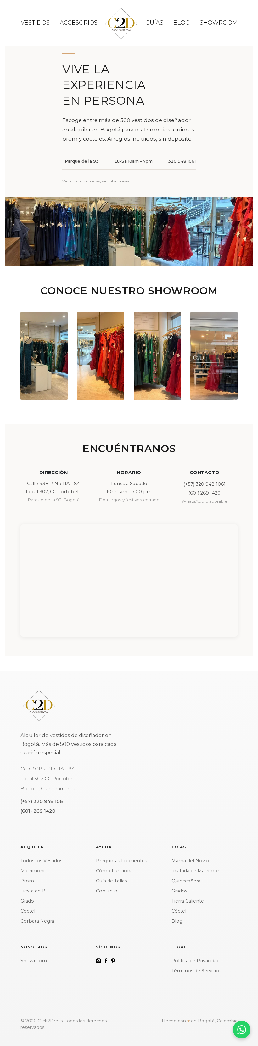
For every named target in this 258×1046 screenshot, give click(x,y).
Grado (27, 901)
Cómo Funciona (114, 871)
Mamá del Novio (190, 861)
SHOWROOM (219, 22)
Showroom (33, 961)
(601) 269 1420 (204, 493)
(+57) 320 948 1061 (204, 484)
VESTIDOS (35, 22)
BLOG (181, 22)
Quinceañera (185, 881)
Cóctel (27, 911)
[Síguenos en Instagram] (98, 961)
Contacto (106, 891)
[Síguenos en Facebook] (106, 961)
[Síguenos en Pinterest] (113, 961)
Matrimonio (34, 871)
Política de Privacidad (195, 961)
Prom (27, 881)
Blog (176, 921)
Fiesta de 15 (33, 891)
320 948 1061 (182, 161)
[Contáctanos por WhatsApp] (241, 1029)
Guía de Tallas (111, 881)
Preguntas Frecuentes (121, 861)
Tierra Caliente (187, 901)
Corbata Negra (37, 921)
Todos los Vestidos (41, 861)
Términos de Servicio (195, 971)
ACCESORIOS (79, 22)
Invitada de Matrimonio (198, 871)
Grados (179, 891)
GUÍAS (154, 22)
